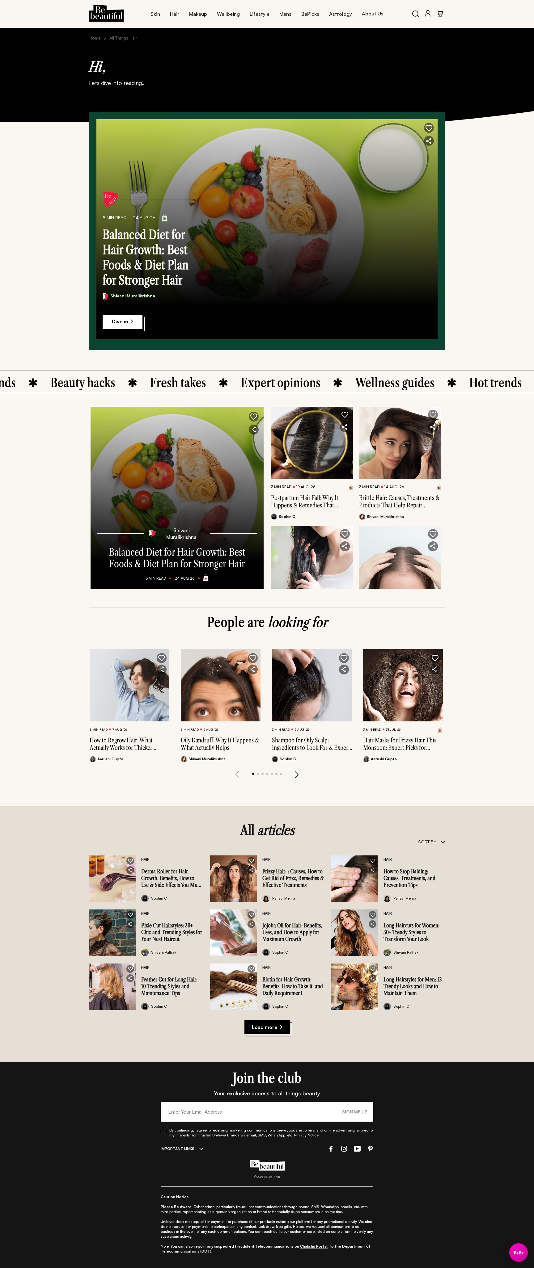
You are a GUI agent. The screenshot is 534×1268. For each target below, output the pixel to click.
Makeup (198, 14)
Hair (174, 14)
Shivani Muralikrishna (132, 295)
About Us (373, 13)
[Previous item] (237, 774)
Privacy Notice (306, 1135)
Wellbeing (228, 14)
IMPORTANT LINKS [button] (177, 1148)
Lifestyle (259, 14)
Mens (285, 14)
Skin (155, 14)
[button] (429, 128)
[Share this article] (345, 427)
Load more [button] (265, 1027)
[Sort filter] (442, 841)
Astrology (340, 14)
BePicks (310, 14)
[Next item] (296, 774)
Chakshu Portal (314, 1246)
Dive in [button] (120, 321)
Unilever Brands (225, 1135)
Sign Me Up (354, 1111)
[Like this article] (345, 415)
